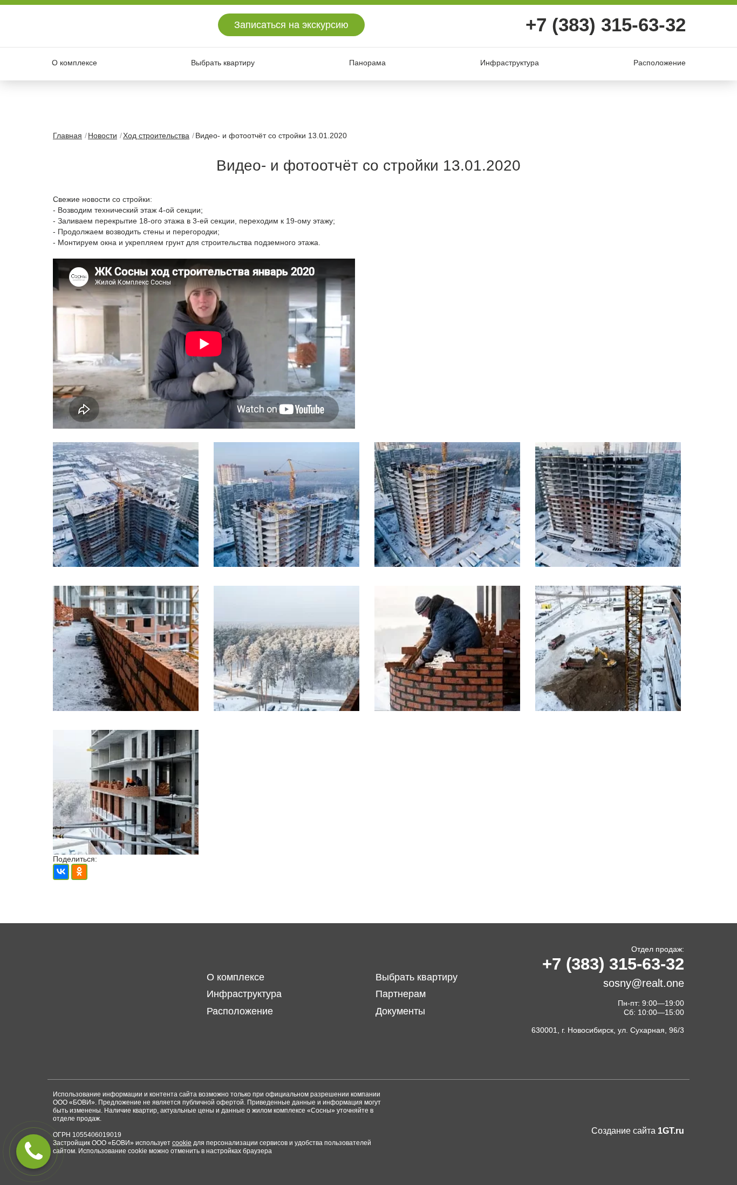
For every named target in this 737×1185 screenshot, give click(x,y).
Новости (102, 135)
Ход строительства (156, 135)
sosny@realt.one (643, 983)
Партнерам (401, 993)
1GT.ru (671, 1130)
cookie (182, 1143)
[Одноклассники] (79, 872)
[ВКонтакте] (61, 872)
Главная (67, 135)
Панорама (367, 62)
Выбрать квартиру (223, 62)
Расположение (659, 62)
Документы (400, 1011)
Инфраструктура (509, 62)
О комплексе (74, 62)
